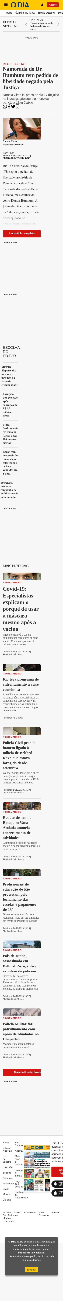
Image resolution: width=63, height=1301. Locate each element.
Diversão (8, 1167)
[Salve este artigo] (17, 107)
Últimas (10, 24)
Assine (53, 4)
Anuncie (55, 1212)
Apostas (19, 1150)
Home (9, 12)
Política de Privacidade (31, 1252)
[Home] (20, 6)
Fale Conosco (44, 1214)
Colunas (7, 1178)
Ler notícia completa (21, 233)
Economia (8, 1183)
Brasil (6, 1188)
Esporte (7, 1172)
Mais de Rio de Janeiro (28, 1072)
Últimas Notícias (25, 12)
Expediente (30, 1212)
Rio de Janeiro (46, 12)
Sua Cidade (19, 1144)
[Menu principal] (6, 4)
